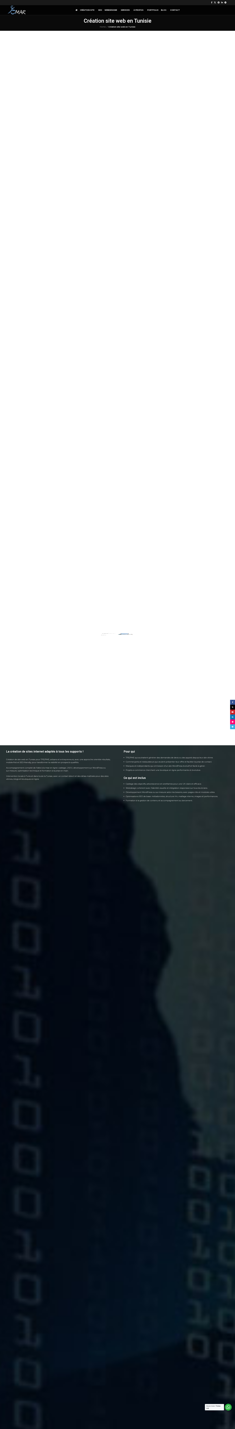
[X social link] (215, 2)
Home (103, 27)
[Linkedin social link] (222, 2)
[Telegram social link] (225, 2)
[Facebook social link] (211, 2)
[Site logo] (17, 10)
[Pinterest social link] (218, 2)
